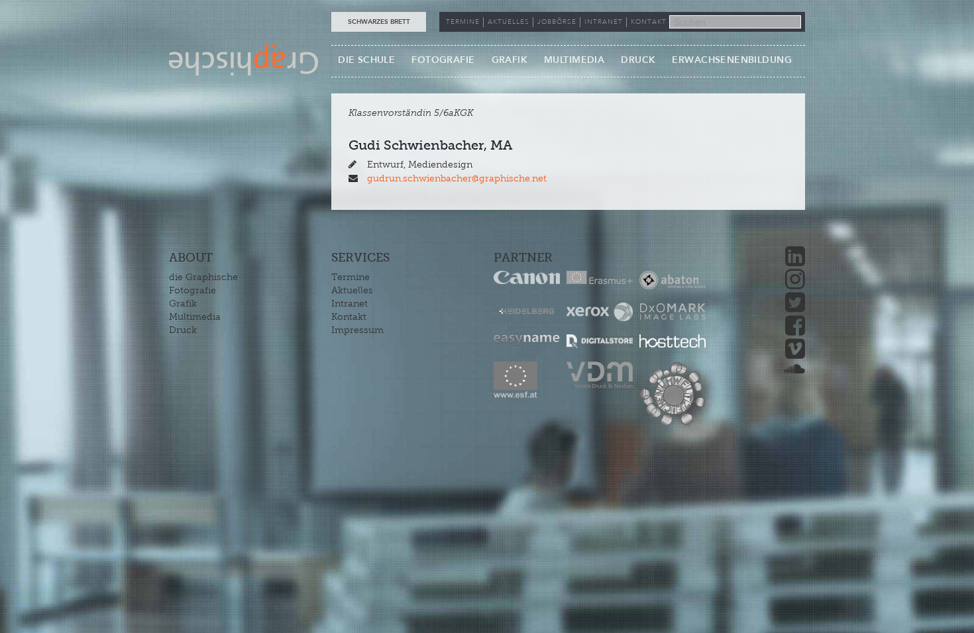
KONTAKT (649, 22)
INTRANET (603, 22)
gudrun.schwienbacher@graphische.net (457, 178)
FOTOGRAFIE (442, 60)
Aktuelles (352, 290)
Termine (350, 277)
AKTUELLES (508, 22)
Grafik (183, 304)
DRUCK (638, 60)
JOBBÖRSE (556, 22)
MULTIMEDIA (574, 60)
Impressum (357, 330)
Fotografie (192, 290)
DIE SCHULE (366, 60)
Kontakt (348, 317)
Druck (183, 330)
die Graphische (203, 277)
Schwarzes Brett (379, 22)
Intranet (349, 304)
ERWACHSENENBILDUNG (732, 60)
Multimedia (195, 317)
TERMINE (463, 22)
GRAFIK (510, 60)
